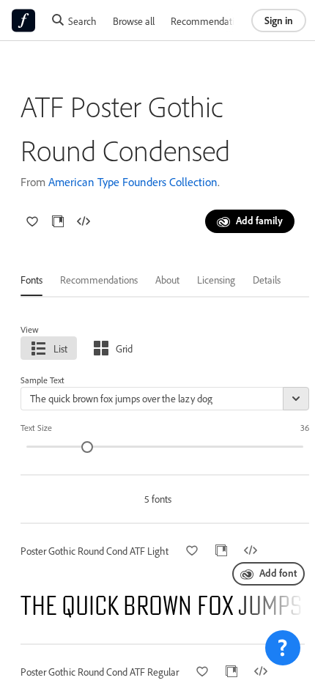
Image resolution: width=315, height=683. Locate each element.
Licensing (216, 279)
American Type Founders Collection (133, 181)
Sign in (278, 20)
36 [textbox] (304, 427)
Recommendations (209, 21)
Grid (124, 348)
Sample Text (42, 379)
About (167, 279)
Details (267, 279)
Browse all (134, 21)
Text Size (36, 427)
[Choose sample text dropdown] (296, 398)
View (30, 329)
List (60, 348)
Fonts (31, 279)
